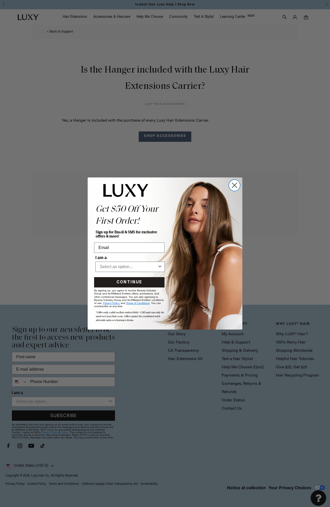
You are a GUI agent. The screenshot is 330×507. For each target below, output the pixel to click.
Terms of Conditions (138, 303)
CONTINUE (129, 282)
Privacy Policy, (111, 303)
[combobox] (128, 267)
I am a (101, 257)
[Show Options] (159, 267)
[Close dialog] (234, 185)
